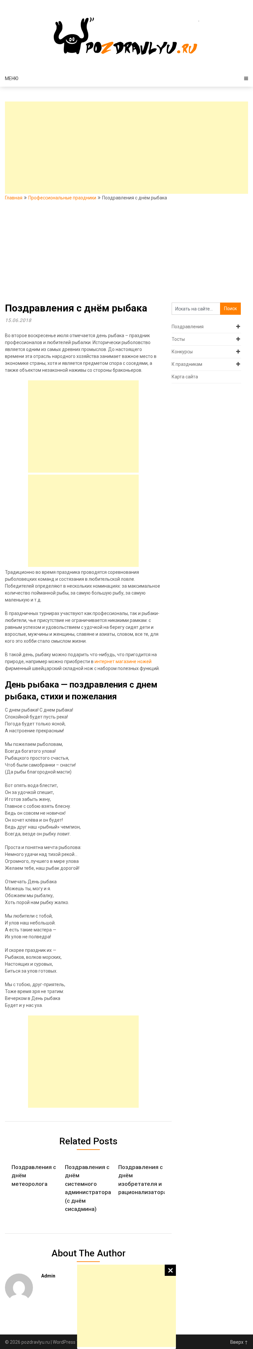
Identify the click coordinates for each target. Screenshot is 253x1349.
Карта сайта (185, 376)
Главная (13, 197)
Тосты (178, 339)
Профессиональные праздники (62, 197)
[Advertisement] (126, 1306)
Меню (11, 78)
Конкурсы (182, 351)
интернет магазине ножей (123, 661)
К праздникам (187, 364)
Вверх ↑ (239, 1342)
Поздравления (188, 326)
